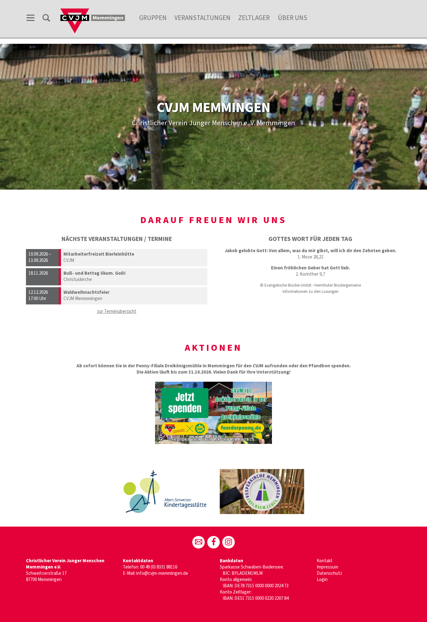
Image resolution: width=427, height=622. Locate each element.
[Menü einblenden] (30, 19)
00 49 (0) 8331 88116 (158, 567)
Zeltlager (254, 18)
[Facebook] (213, 542)
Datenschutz (329, 573)
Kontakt (325, 561)
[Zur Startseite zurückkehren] (92, 11)
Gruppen (153, 18)
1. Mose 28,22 (310, 257)
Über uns (292, 18)
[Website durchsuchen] (46, 19)
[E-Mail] (198, 542)
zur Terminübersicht (116, 311)
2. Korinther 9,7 (310, 274)
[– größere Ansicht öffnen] (213, 413)
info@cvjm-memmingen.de (162, 573)
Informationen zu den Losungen (311, 291)
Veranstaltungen (202, 18)
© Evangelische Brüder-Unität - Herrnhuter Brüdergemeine (310, 285)
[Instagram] (228, 542)
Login (322, 579)
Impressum (327, 567)
